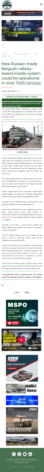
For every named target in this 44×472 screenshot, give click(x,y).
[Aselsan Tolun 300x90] (22, 400)
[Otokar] (22, 388)
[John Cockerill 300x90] (22, 441)
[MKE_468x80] (22, 37)
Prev (17, 292)
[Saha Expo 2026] (22, 23)
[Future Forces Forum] (22, 30)
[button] (41, 4)
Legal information (29, 467)
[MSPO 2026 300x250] (22, 313)
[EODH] (22, 368)
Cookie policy (13, 467)
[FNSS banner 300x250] (22, 420)
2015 (18, 91)
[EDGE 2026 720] (22, 13)
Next (27, 292)
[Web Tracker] (5, 285)
